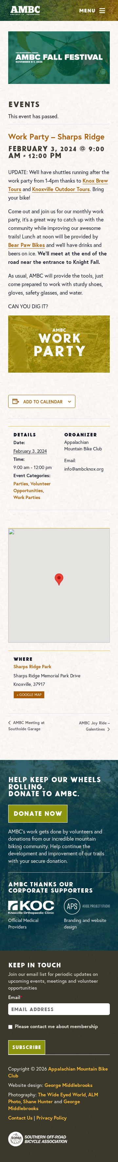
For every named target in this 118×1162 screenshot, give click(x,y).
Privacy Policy (51, 1118)
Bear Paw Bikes (26, 244)
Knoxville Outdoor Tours (61, 189)
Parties (20, 484)
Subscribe (26, 1046)
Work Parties (26, 497)
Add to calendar (43, 402)
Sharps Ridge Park (32, 667)
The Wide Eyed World (62, 1094)
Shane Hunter (38, 1101)
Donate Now (37, 813)
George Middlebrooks (68, 1085)
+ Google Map (29, 694)
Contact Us (20, 1118)
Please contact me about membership (56, 1026)
